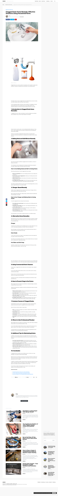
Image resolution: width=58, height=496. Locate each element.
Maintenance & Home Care (8, 4)
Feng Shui (50, 482)
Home (3, 4)
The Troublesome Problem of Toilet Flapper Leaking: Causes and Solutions (30, 425)
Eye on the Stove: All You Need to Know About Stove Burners (30, 438)
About (16, 483)
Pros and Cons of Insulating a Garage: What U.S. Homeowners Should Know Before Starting (51, 467)
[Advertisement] (24, 50)
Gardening (47, 1)
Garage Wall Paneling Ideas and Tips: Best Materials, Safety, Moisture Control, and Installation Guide (51, 474)
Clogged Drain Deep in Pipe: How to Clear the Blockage (21, 371)
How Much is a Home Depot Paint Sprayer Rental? (30, 411)
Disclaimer (11, 483)
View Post (24, 419)
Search (53, 440)
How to (52, 1)
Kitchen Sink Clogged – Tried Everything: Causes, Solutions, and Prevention (30, 465)
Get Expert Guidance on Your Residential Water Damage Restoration (23, 374)
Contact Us (14, 483)
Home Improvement (9, 411)
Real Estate (36, 1)
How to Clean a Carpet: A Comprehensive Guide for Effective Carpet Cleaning (29, 451)
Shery (9, 15)
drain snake (13, 235)
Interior (40, 1)
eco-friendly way (30, 353)
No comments (22, 16)
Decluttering (43, 482)
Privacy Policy (8, 483)
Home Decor (43, 1)
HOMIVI (4, 1)
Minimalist (39, 482)
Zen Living (46, 482)
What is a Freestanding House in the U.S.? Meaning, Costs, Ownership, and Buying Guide (51, 460)
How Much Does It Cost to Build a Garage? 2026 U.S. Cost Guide (51, 447)
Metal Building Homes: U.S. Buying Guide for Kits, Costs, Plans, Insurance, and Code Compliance (51, 453)
